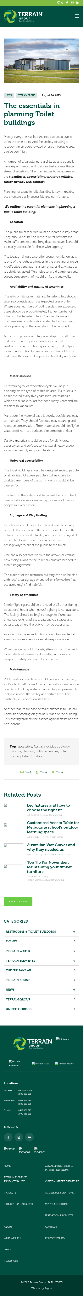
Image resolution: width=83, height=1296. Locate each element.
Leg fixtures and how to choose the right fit (48, 807)
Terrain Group (26, 95)
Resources (11, 1260)
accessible (25, 746)
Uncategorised (18, 1009)
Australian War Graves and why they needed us (51, 847)
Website (35, 1288)
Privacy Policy (55, 1238)
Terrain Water (49, 854)
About (8, 1226)
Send (28, 772)
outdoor (51, 746)
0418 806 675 (24, 1110)
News (9, 95)
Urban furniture (32, 756)
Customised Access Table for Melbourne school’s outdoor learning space (53, 827)
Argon (48, 1288)
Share (43, 772)
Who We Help (12, 1238)
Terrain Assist (18, 980)
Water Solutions (56, 1204)
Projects (10, 1192)
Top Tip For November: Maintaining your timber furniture (49, 867)
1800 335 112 (24, 1094)
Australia (39, 746)
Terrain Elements (35, 880)
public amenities (47, 751)
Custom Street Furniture (62, 1181)
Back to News (18, 901)
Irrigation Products (59, 1215)
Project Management (18, 1204)
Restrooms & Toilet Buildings (31, 931)
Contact (51, 1226)
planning (28, 751)
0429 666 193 (24, 1100)
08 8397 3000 (25, 1090)
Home (7, 1165)
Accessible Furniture (59, 1192)
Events (11, 941)
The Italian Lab (18, 970)
